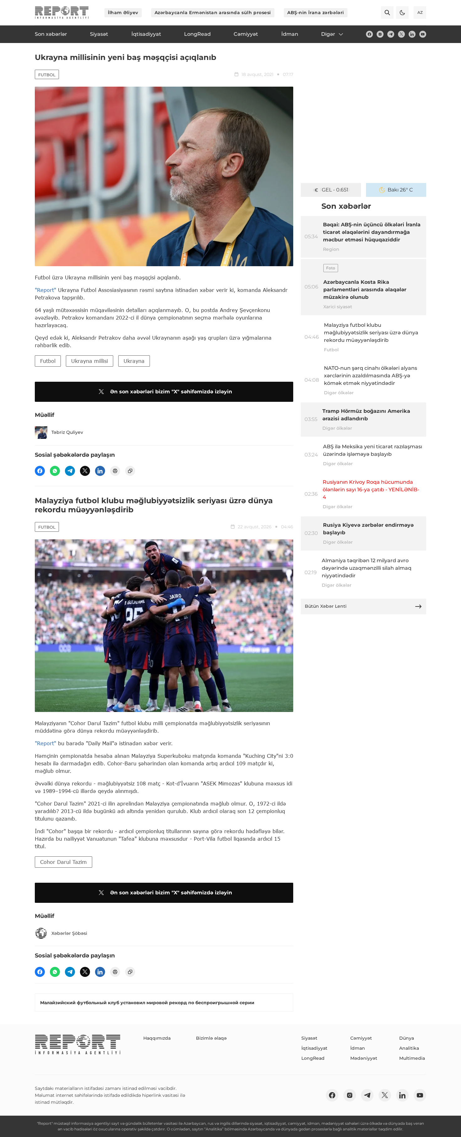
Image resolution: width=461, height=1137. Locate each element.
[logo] (62, 12)
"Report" (45, 290)
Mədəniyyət (363, 1058)
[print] (115, 471)
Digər (328, 34)
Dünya (406, 1038)
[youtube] (422, 34)
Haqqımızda (157, 1038)
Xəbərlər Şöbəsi (69, 933)
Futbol (47, 74)
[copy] (130, 471)
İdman (357, 1048)
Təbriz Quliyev (67, 432)
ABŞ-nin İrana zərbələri (315, 12)
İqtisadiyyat (314, 1048)
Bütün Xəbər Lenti (326, 606)
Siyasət (309, 1038)
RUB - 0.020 (335, 190)
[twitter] (401, 34)
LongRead (313, 1058)
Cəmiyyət (361, 1038)
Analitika (409, 1048)
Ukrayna (134, 361)
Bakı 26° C (400, 190)
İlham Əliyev (123, 12)
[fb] (369, 34)
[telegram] (390, 34)
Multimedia (412, 1058)
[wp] (55, 471)
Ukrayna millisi (89, 361)
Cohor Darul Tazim (63, 862)
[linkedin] (412, 34)
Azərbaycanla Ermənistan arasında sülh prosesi (213, 12)
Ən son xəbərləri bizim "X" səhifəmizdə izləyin (171, 392)
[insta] (380, 34)
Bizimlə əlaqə (211, 1038)
